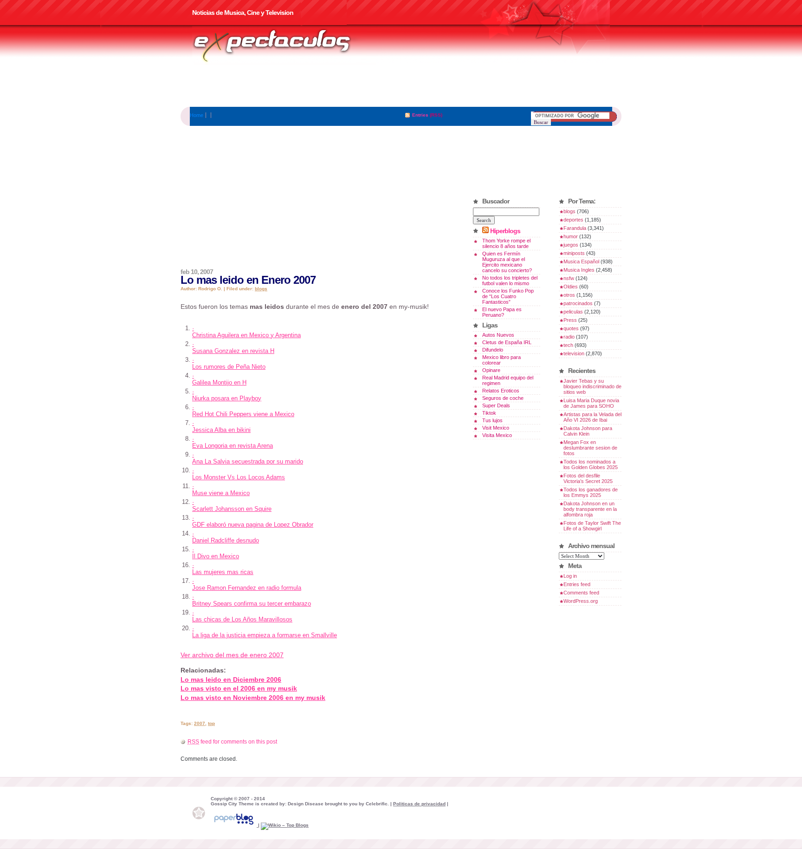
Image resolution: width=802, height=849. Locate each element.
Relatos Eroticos (500, 390)
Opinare (491, 370)
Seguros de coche (503, 398)
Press (570, 320)
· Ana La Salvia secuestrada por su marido (247, 458)
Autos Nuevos (498, 335)
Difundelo (492, 350)
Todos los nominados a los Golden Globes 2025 (590, 464)
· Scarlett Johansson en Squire (232, 505)
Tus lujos (492, 420)
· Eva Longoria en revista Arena (232, 442)
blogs (261, 288)
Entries (420, 115)
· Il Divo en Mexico (215, 553)
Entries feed (576, 584)
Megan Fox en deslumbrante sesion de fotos (590, 447)
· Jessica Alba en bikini (221, 426)
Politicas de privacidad (419, 803)
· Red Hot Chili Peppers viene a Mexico (243, 411)
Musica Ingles (579, 270)
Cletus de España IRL (506, 342)
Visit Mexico (495, 428)
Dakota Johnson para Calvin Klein (587, 431)
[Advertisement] (401, 86)
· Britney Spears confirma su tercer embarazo (251, 600)
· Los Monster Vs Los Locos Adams (238, 474)
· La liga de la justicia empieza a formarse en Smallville (264, 632)
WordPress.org (580, 601)
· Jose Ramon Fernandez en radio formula (246, 584)
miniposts (574, 253)
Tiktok (489, 413)
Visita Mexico (497, 435)
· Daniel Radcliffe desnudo (225, 537)
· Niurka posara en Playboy (226, 395)
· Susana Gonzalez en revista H (233, 347)
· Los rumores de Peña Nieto (228, 363)
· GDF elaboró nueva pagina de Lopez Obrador (252, 521)
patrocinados (578, 303)
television (573, 353)
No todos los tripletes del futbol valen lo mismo (509, 280)
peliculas (573, 311)
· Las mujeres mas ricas (222, 568)
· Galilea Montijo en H (219, 379)
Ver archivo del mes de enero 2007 (232, 655)
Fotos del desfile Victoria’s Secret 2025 (588, 478)
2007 (199, 723)
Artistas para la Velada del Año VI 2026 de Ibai (592, 417)
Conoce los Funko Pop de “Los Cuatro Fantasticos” (508, 296)
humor (570, 236)
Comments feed (581, 592)
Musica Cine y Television (284, 45)
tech (568, 345)
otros (569, 295)
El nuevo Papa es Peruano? (502, 312)
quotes (571, 328)
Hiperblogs (505, 231)
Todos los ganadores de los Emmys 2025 (590, 492)
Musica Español (581, 261)
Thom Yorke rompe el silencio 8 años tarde (506, 243)
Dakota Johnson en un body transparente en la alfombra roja (590, 509)
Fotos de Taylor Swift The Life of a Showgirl (592, 525)
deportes (573, 219)
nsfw (568, 278)
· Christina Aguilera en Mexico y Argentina (246, 332)
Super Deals (496, 405)
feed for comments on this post (232, 741)
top (211, 723)
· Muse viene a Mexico (221, 489)
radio (569, 337)
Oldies (570, 286)
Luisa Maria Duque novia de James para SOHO (591, 403)
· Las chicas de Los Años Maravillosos (242, 616)
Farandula (574, 228)
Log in (570, 576)
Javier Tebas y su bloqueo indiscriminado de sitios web (592, 386)
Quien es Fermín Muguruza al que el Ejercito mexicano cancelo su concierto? (507, 262)
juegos (570, 245)
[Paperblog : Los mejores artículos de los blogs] (234, 825)
